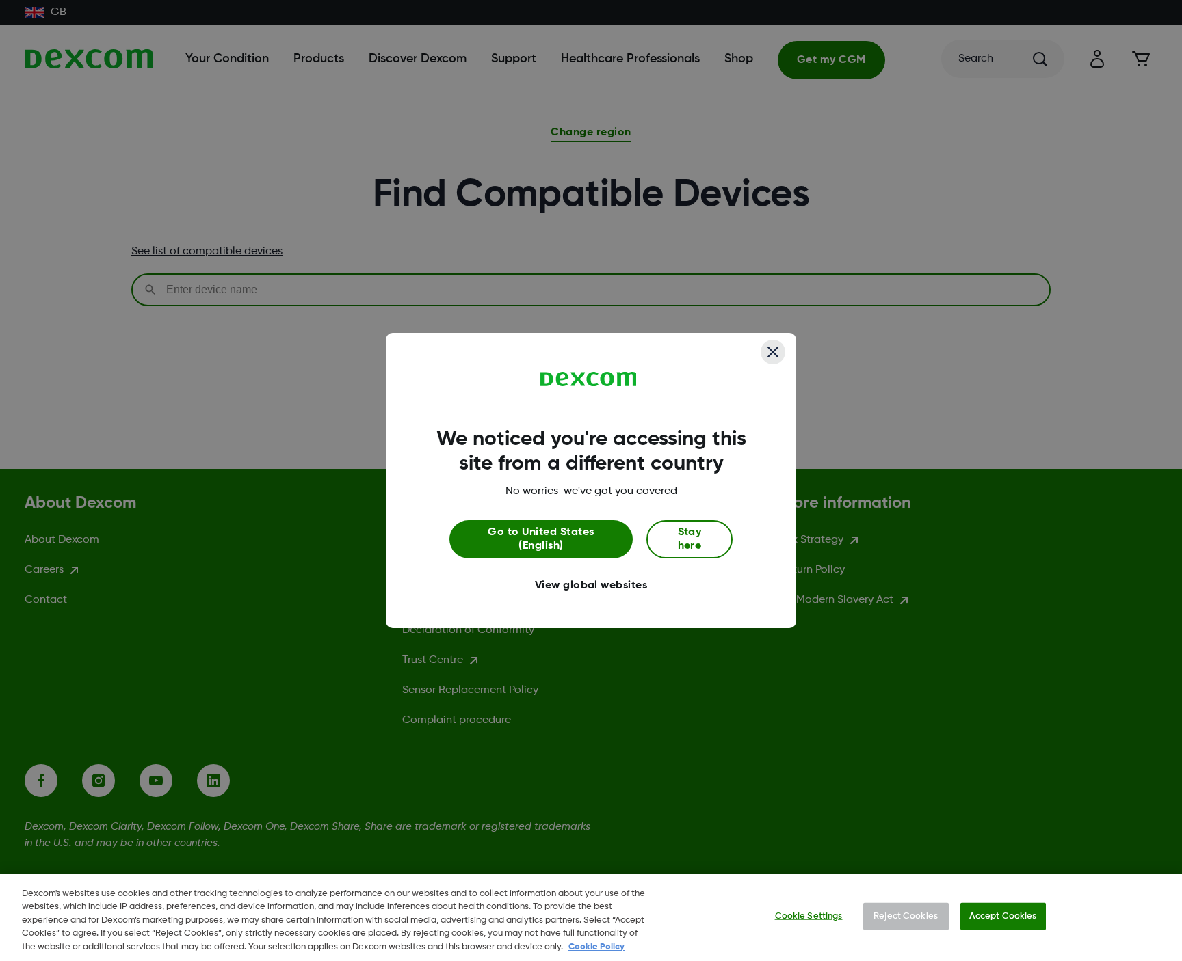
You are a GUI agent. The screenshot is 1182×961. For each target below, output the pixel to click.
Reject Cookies (906, 916)
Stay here (690, 539)
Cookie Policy (596, 947)
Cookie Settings (809, 916)
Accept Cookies (1003, 916)
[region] (591, 917)
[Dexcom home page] (588, 379)
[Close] (773, 352)
